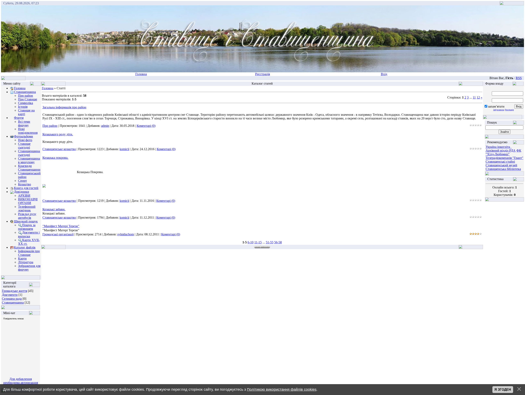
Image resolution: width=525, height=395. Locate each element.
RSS (519, 78)
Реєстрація (262, 74)
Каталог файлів (24, 247)
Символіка (25, 103)
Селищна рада (12, 298)
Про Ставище (27, 99)
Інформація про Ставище (29, 253)
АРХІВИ (24, 195)
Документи (10, 294)
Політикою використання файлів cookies (281, 389)
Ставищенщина (25, 92)
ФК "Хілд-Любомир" (503, 152)
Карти (22, 258)
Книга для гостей (26, 188)
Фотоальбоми (23, 136)
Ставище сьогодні (24, 145)
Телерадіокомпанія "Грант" (504, 158)
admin (105, 125)
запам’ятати (496, 106)
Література (25, 262)
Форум (19, 117)
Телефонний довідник (26, 208)
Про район (25, 95)
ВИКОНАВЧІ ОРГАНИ (28, 201)
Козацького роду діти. (57, 134)
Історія (22, 106)
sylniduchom (125, 234)
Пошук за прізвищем (26, 226)
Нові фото (25, 140)
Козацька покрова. (55, 157)
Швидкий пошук (26, 221)
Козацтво (24, 184)
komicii (124, 149)
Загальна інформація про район (64, 107)
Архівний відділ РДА (501, 150)
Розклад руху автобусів (27, 215)
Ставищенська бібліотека (503, 169)
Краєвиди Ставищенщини (29, 167)
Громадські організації (58, 234)
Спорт (22, 180)
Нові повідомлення (28, 130)
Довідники (21, 191)
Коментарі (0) (146, 125)
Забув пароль (498, 110)
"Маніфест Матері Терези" (60, 226)
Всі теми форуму (24, 123)
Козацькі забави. (53, 209)
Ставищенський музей (501, 165)
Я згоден (502, 389)
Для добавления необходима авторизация (20, 380)
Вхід (384, 74)
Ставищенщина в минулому (29, 160)
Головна (141, 74)
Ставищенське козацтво (59, 149)
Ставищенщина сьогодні (29, 153)
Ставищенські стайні (500, 161)
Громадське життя (14, 291)
